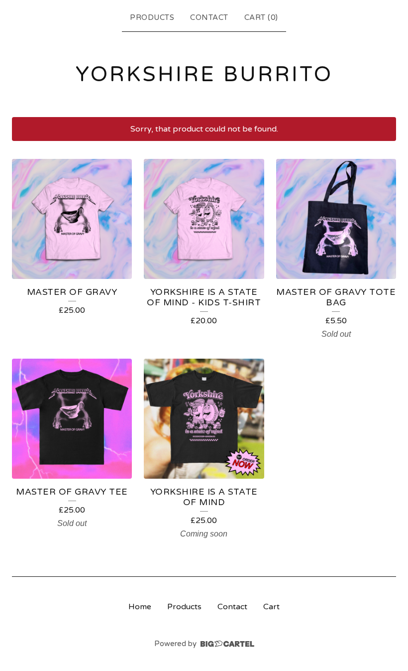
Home (139, 607)
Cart (271, 607)
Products (152, 17)
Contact (209, 17)
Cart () (261, 17)
